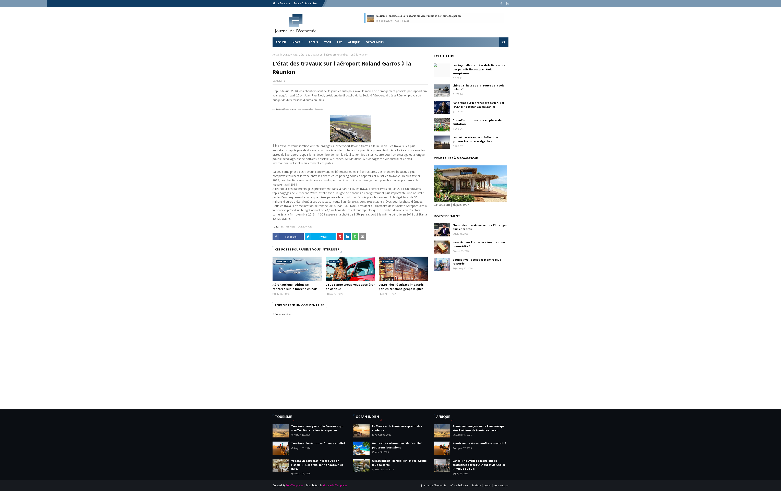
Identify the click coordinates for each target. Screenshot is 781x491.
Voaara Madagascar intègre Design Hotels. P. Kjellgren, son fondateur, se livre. (317, 464)
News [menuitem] (296, 42)
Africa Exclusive (281, 3)
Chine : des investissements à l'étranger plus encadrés (480, 227)
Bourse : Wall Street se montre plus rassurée (477, 262)
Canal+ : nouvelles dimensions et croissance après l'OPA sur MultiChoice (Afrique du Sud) (479, 464)
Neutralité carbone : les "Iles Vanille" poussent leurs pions (397, 445)
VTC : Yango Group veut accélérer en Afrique (350, 287)
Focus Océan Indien (305, 3)
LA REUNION (290, 54)
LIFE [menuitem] (339, 42)
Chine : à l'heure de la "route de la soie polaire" (478, 87)
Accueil (277, 54)
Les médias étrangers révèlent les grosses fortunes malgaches (475, 139)
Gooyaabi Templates (335, 485)
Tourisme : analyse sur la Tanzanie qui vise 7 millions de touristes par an (418, 16)
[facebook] (501, 3)
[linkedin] (506, 3)
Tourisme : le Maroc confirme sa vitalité (318, 443)
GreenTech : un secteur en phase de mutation (477, 122)
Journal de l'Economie (433, 485)
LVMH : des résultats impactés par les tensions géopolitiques (401, 287)
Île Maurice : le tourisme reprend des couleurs (397, 428)
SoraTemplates (294, 485)
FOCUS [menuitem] (313, 42)
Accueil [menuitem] (281, 42)
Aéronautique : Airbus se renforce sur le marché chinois (295, 287)
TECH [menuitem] (327, 42)
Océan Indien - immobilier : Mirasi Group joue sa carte (399, 463)
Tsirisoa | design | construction (490, 485)
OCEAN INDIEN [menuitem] (375, 42)
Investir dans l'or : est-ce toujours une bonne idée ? (479, 244)
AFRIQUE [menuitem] (354, 42)
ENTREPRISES (288, 226)
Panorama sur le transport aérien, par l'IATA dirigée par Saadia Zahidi (478, 105)
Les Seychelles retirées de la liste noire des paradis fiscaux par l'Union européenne (479, 69)
